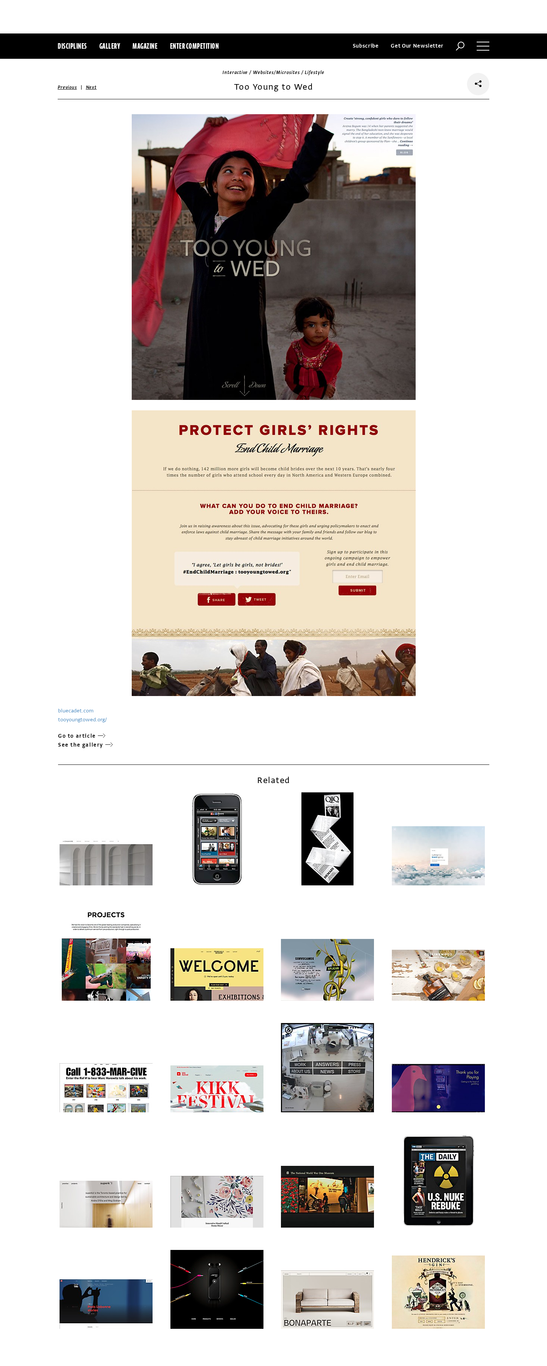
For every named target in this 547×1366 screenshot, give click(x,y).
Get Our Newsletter (417, 45)
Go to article (77, 736)
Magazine (144, 46)
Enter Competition (194, 46)
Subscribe (366, 45)
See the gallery (80, 744)
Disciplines (72, 46)
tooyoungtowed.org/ (82, 719)
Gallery (110, 46)
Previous (67, 87)
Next (91, 87)
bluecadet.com (75, 710)
